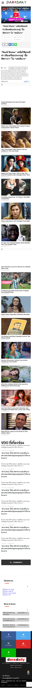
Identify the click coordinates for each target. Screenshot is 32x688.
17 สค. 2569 (3, 450)
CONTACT (9, 685)
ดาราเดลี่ (4, 78)
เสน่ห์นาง (18, 78)
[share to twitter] (12, 44)
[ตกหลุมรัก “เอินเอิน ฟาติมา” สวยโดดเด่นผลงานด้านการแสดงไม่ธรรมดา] (16, 624)
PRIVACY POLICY (24, 685)
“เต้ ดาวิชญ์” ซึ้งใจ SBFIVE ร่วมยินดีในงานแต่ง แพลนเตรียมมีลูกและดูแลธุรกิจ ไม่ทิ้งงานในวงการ (15, 455)
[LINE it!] (15, 44)
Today (25, 68)
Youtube (23, 645)
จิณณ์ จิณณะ (24, 74)
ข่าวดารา (15, 71)
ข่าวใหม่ (17, 74)
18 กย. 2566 (6, 37)
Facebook (8, 636)
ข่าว (3, 71)
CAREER (16, 685)
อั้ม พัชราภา (11, 78)
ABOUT (3, 685)
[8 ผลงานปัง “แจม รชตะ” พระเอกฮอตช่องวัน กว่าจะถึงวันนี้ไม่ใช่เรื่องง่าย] (16, 618)
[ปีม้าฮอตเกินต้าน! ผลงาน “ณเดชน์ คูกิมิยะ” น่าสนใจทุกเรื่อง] (16, 612)
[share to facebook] (10, 44)
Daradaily (12, 68)
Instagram (8, 645)
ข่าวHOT (9, 71)
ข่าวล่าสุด (4, 74)
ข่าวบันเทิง (22, 71)
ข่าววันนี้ (11, 74)
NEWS (19, 68)
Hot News (20, 37)
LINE (8, 654)
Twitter (23, 636)
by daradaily (11, 450)
